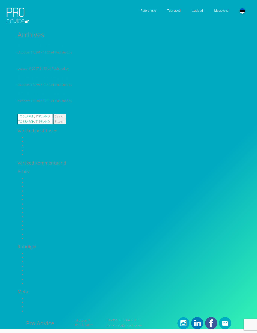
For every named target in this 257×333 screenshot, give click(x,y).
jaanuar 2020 (34, 204)
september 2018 (36, 230)
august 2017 (33, 238)
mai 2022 (31, 178)
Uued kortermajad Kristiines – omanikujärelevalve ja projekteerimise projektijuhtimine (81, 146)
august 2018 (33, 234)
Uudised (197, 10)
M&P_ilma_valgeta (41, 94)
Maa (28, 270)
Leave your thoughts (95, 52)
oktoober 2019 (35, 212)
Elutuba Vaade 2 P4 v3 (46, 78)
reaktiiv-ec (76, 68)
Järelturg (30, 266)
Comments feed (35, 307)
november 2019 (35, 208)
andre (77, 52)
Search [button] (59, 116)
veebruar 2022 (35, 186)
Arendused (32, 253)
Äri (27, 257)
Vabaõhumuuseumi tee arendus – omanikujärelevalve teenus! (65, 137)
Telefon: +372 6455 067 (123, 320)
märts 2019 (32, 217)
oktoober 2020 (35, 195)
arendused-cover (40, 61)
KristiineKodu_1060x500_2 (52, 45)
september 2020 (36, 199)
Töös (28, 275)
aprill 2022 (32, 182)
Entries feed (33, 302)
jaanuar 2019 (34, 221)
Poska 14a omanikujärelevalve (45, 154)
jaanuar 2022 (34, 191)
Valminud (31, 283)
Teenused (174, 10)
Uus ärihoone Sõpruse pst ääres (47, 141)
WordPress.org (35, 311)
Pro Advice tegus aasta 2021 (44, 150)
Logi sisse (31, 298)
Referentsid (148, 10)
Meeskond (221, 10)
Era (27, 262)
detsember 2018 (36, 225)
